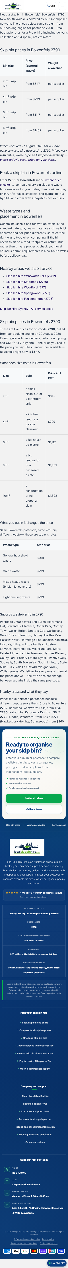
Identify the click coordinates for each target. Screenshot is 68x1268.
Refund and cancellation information (35, 1127)
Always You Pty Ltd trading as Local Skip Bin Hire (33, 1231)
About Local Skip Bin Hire (35, 1096)
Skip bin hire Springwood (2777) (28, 293)
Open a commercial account (35, 1068)
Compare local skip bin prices (35, 1030)
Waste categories (36, 825)
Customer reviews (35, 1142)
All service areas (42, 308)
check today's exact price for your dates (27, 159)
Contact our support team (35, 1111)
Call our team (34, 809)
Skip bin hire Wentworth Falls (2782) (31, 276)
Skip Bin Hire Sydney (14, 308)
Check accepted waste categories (35, 1045)
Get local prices (34, 798)
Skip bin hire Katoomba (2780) (27, 282)
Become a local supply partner (35, 1119)
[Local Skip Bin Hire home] (14, 6)
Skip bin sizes (13, 825)
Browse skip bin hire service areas (35, 1053)
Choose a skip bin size (35, 1038)
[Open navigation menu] (62, 6)
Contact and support (48, 1243)
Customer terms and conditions (24, 1243)
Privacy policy (48, 1239)
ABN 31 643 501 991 (34, 940)
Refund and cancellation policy (27, 1239)
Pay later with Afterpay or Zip (35, 1061)
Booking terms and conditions (35, 1134)
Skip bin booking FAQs (35, 1103)
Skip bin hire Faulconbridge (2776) (29, 298)
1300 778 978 (19, 1172)
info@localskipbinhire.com (26, 1184)
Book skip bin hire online (35, 1022)
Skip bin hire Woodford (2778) (27, 287)
